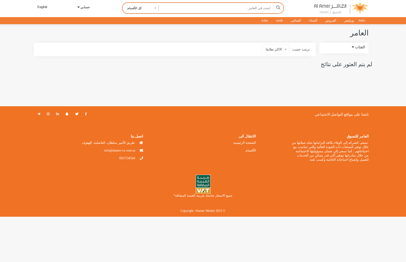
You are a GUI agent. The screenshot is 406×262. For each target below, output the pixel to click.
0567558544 (127, 158)
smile (279, 20)
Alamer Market (205, 211)
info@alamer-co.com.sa (119, 150)
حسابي (84, 7)
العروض (330, 20)
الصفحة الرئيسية (244, 142)
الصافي (296, 20)
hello (362, 20)
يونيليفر (349, 20)
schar (265, 20)
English (42, 7)
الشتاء (313, 20)
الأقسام (251, 150)
